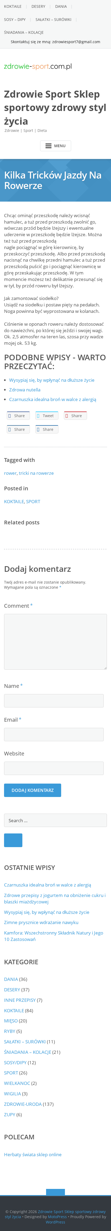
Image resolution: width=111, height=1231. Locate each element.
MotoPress (57, 1216)
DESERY (38, 6)
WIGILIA (12, 1094)
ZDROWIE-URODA (23, 1104)
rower (10, 473)
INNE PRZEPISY (20, 1000)
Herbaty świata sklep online (33, 1154)
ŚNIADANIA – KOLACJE (24, 32)
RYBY (9, 1031)
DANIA (61, 6)
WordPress (55, 1222)
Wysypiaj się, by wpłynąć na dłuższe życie (46, 912)
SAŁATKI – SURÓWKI (53, 19)
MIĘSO (11, 1021)
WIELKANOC (17, 1083)
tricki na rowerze (36, 473)
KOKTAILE (13, 6)
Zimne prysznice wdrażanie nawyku (41, 922)
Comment (16, 605)
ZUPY (9, 1114)
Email (11, 719)
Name (11, 685)
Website (14, 753)
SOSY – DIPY (15, 19)
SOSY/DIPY (15, 1062)
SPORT (33, 501)
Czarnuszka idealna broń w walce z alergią (47, 885)
